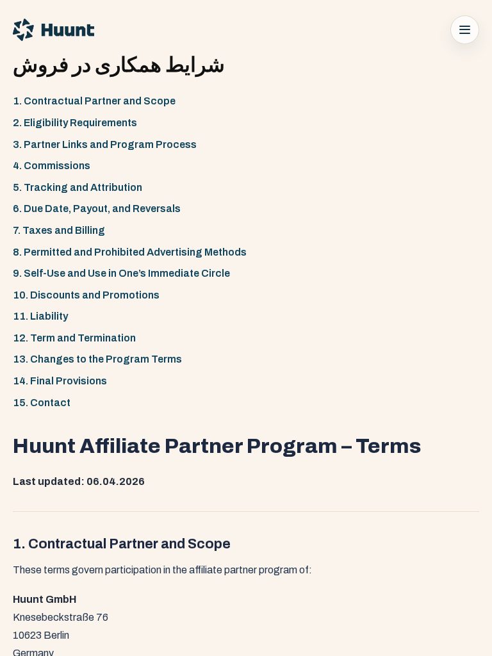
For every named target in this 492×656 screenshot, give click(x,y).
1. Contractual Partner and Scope (94, 100)
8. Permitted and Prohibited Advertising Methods (130, 252)
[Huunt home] (53, 30)
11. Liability (40, 316)
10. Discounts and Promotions (86, 295)
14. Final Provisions (60, 380)
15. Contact (41, 402)
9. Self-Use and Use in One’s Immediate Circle (121, 273)
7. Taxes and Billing (59, 230)
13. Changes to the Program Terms (97, 359)
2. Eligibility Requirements (75, 122)
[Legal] (464, 29)
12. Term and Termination (74, 337)
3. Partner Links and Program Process (105, 144)
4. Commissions (51, 165)
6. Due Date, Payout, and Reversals (97, 208)
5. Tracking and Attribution (77, 187)
